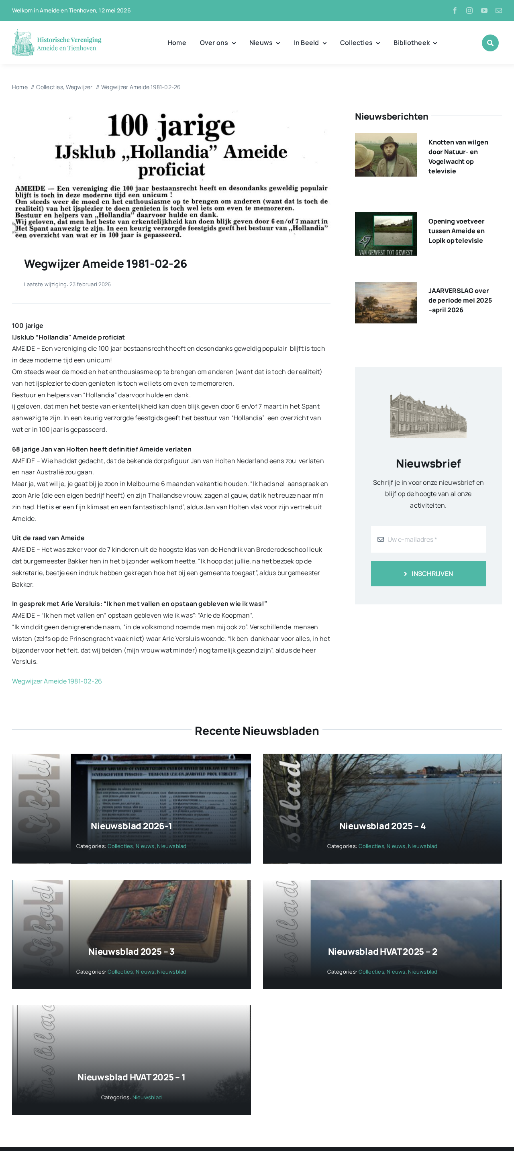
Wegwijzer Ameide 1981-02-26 (57, 681)
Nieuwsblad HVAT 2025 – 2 (382, 952)
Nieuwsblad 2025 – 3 (131, 952)
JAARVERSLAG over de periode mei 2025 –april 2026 (460, 300)
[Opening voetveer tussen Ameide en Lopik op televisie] (386, 218)
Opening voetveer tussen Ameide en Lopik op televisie (456, 231)
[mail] (499, 10)
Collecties (120, 846)
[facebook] (455, 10)
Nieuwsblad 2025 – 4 (382, 826)
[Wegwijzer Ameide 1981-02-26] (171, 113)
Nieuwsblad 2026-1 (131, 826)
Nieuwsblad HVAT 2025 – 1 (132, 1077)
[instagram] (469, 10)
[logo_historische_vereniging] (57, 32)
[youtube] (484, 10)
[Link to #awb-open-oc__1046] (490, 43)
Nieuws (145, 846)
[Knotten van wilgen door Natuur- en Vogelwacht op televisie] (386, 138)
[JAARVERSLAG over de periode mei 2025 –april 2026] (386, 287)
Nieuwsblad (171, 846)
